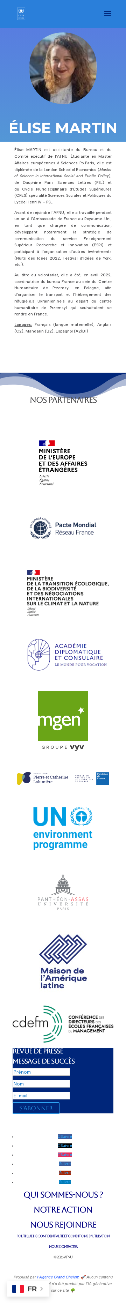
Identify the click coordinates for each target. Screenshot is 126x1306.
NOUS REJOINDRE (63, 1224)
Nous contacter (63, 1246)
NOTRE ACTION (63, 1209)
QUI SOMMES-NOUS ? (63, 1194)
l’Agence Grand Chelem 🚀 (60, 1277)
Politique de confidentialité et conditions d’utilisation (63, 1236)
